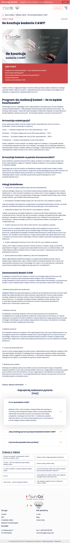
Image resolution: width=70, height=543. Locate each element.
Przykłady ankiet (7, 520)
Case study (40, 520)
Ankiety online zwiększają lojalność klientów (50, 457)
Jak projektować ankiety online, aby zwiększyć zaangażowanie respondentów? (51, 476)
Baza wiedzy (9, 15)
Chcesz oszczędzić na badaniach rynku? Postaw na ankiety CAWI (16, 457)
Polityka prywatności (48, 541)
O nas (38, 514)
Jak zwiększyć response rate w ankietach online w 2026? (50, 482)
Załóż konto (58, 8)
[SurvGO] (35, 497)
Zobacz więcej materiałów (13, 384)
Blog (37, 517)
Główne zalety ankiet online (45, 463)
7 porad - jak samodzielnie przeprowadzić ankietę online (16, 463)
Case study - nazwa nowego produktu (15, 482)
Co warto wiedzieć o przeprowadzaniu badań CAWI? (17, 470)
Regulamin (58, 541)
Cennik (3, 514)
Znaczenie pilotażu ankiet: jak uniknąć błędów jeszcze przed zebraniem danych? (51, 470)
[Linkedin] (31, 505)
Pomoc (5, 476)
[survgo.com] (8, 8)
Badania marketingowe (9, 523)
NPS (2, 517)
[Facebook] (27, 505)
